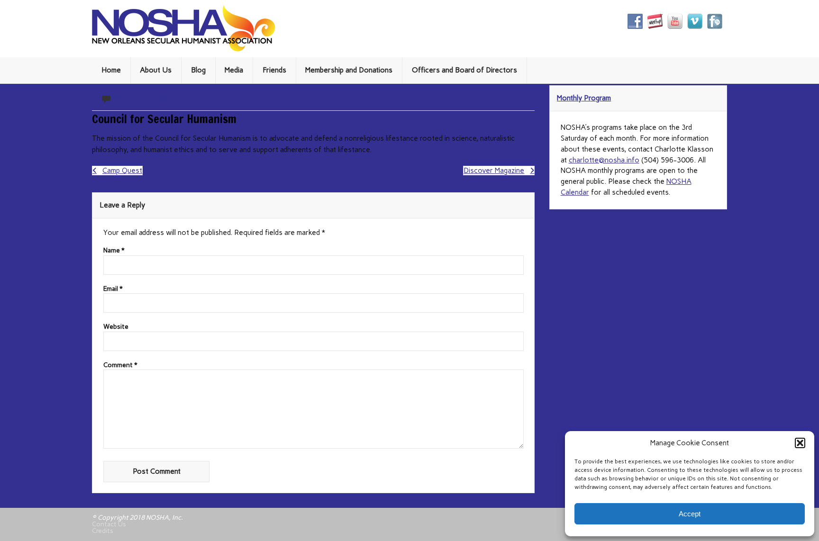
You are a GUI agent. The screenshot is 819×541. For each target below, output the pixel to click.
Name (114, 250)
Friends (274, 70)
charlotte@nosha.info (604, 160)
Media (234, 70)
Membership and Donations (348, 70)
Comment (120, 365)
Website (115, 327)
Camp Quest (122, 170)
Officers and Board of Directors (464, 70)
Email (113, 289)
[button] (800, 443)
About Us (156, 70)
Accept (690, 514)
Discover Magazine (494, 170)
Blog (198, 70)
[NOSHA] (183, 49)
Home (111, 70)
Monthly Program (584, 98)
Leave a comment (144, 97)
